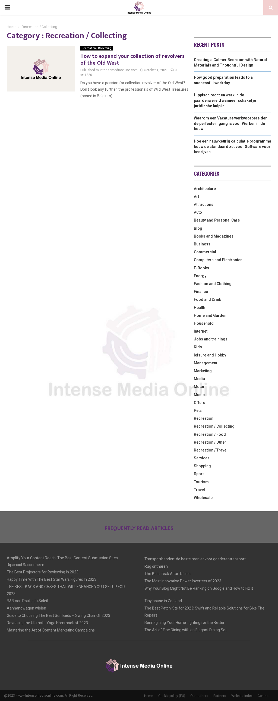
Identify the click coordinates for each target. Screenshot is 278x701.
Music (199, 395)
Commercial (205, 252)
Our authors (199, 696)
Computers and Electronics (218, 260)
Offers (199, 402)
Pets (198, 410)
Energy (200, 276)
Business (202, 244)
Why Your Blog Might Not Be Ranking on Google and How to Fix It (198, 588)
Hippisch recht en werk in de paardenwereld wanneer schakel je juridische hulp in (225, 100)
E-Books (201, 268)
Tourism (201, 482)
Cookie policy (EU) (171, 696)
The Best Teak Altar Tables (167, 573)
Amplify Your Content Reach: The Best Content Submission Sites (62, 558)
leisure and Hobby (210, 355)
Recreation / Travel (211, 450)
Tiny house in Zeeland (163, 601)
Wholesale (203, 497)
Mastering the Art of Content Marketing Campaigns (51, 630)
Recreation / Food (210, 434)
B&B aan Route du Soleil (27, 601)
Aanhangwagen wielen (26, 608)
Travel (199, 490)
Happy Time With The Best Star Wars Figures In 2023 (51, 579)
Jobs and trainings (211, 339)
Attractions (203, 204)
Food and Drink (207, 299)
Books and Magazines (213, 236)
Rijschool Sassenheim (25, 565)
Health (199, 307)
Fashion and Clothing (213, 284)
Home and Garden (210, 315)
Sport (199, 474)
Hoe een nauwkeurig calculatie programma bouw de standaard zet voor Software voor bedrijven (232, 146)
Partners (219, 696)
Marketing (203, 371)
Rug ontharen (156, 566)
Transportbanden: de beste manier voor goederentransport (195, 559)
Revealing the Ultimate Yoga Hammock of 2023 (47, 623)
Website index (241, 696)
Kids (198, 347)
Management (205, 363)
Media (199, 379)
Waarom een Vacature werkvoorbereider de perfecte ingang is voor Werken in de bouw (230, 123)
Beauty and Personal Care (217, 220)
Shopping (202, 466)
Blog (198, 228)
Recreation (203, 418)
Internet (200, 331)
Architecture (205, 189)
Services (202, 458)
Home (148, 696)
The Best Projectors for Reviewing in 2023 (42, 572)
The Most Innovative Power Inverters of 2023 (182, 581)
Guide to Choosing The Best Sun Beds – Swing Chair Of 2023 (58, 615)
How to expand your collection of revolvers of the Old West (132, 60)
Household (204, 323)
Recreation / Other (210, 442)
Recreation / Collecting (96, 48)
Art (196, 196)
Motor (199, 386)
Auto (198, 212)
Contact (264, 696)
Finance (201, 291)
